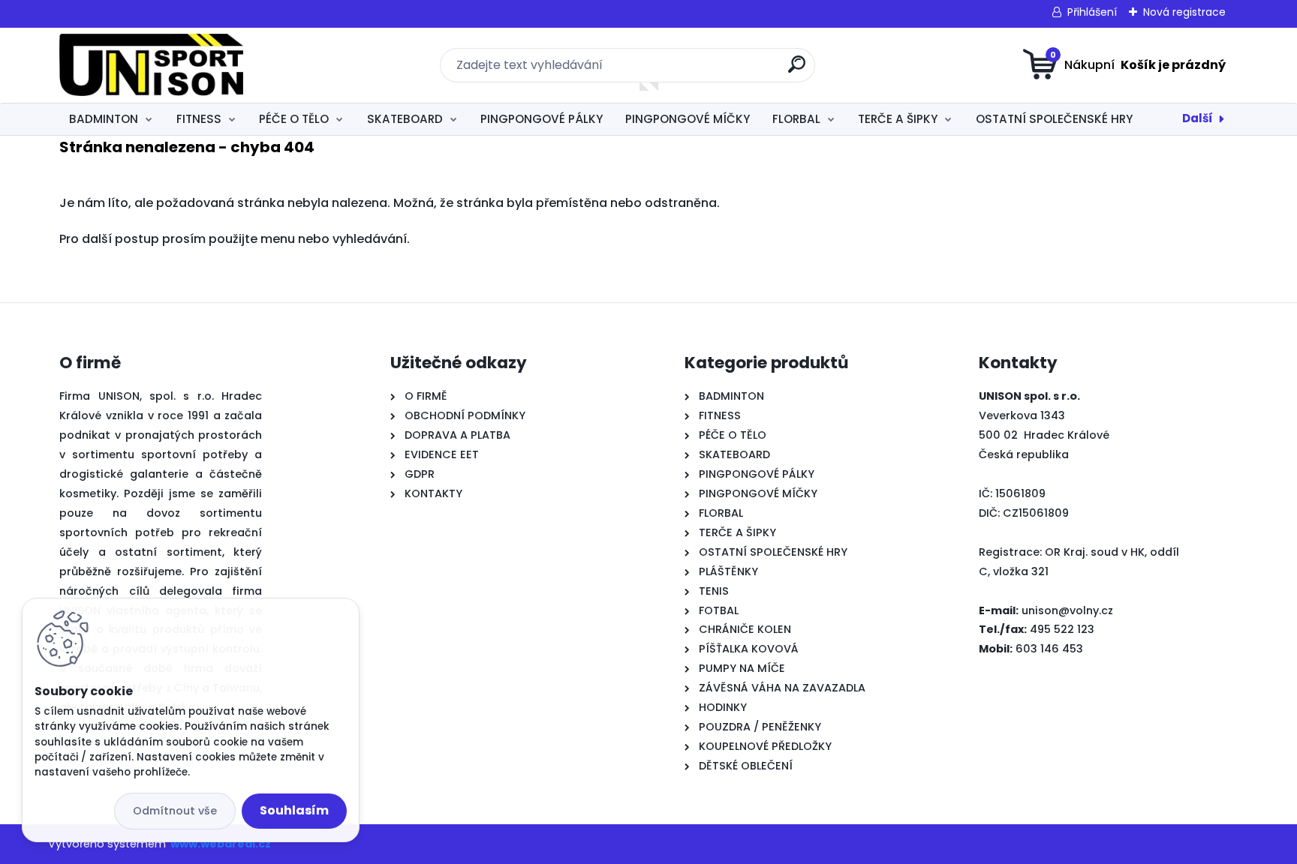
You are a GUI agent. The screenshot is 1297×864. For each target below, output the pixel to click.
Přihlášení (1092, 12)
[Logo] (151, 65)
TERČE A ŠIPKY (897, 119)
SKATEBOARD (405, 119)
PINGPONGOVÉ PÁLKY (541, 119)
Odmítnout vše (175, 810)
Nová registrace (1184, 12)
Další (1197, 118)
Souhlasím (294, 810)
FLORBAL (796, 119)
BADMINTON (103, 119)
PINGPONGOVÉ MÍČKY (687, 119)
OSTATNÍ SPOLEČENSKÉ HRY (1054, 119)
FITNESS (198, 119)
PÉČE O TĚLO (294, 119)
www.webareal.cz (220, 843)
